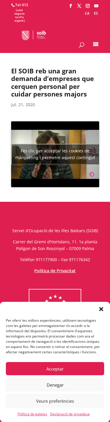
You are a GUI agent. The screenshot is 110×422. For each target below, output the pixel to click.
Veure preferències (55, 401)
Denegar (55, 385)
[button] (101, 309)
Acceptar (55, 369)
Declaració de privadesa (70, 413)
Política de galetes (32, 413)
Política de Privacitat (55, 270)
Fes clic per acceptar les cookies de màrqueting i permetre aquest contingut (55, 154)
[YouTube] (96, 6)
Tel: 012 (21, 4)
